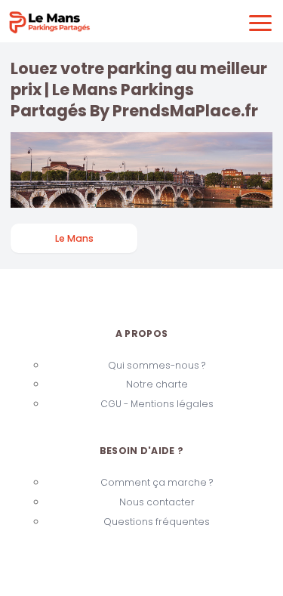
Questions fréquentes (156, 521)
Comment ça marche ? (156, 482)
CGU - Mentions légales (157, 403)
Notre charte (157, 384)
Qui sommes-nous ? (156, 365)
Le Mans (74, 238)
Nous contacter (157, 502)
